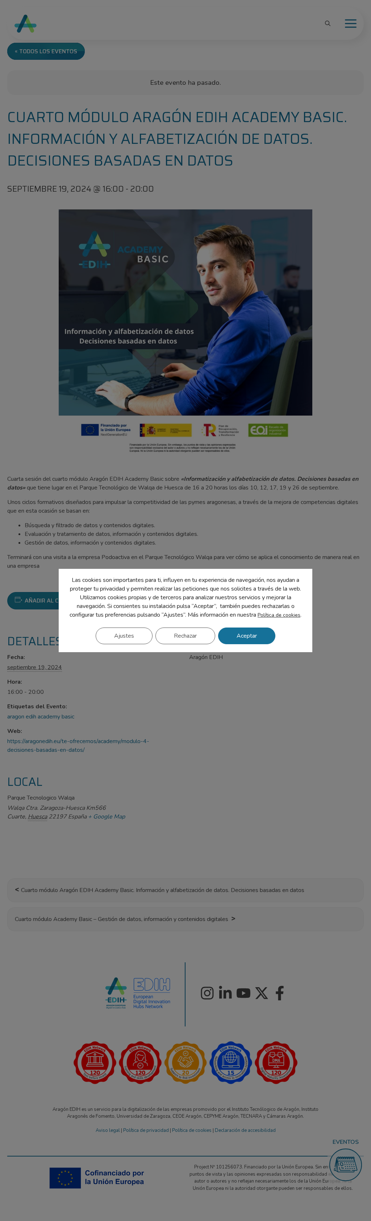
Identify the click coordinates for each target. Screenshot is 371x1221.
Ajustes (124, 636)
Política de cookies (279, 615)
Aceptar (247, 636)
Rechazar (185, 636)
